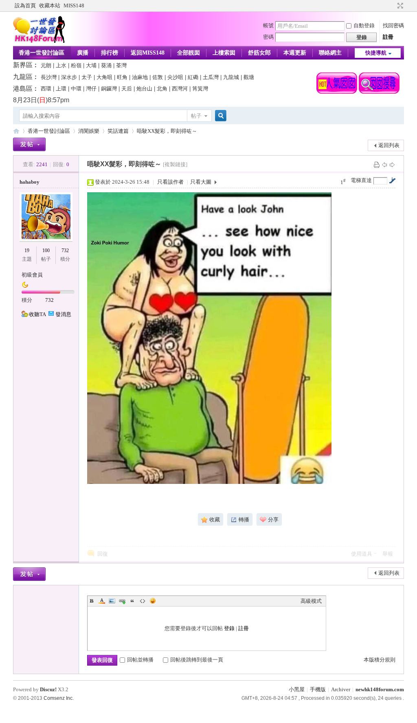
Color (102, 601)
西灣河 (180, 89)
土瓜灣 (211, 77)
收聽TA (37, 314)
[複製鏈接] (175, 164)
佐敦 (157, 77)
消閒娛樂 (88, 131)
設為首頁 (25, 5)
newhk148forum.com (380, 689)
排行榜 (109, 53)
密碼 (268, 37)
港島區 (23, 88)
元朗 (46, 65)
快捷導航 (375, 53)
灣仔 (91, 89)
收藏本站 (49, 5)
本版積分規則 (379, 660)
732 (65, 250)
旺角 (122, 77)
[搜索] (219, 116)
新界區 (23, 65)
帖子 (196, 116)
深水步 (69, 77)
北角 (162, 89)
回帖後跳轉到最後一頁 (196, 660)
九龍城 (231, 77)
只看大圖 (200, 182)
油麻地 (140, 77)
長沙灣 (49, 77)
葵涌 (106, 65)
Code (142, 601)
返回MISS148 (148, 53)
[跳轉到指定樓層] (392, 180)
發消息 (63, 314)
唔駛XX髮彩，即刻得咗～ (167, 131)
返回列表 (388, 145)
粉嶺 (76, 65)
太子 (86, 77)
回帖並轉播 (140, 660)
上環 (61, 89)
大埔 (91, 65)
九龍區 (23, 76)
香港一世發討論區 (41, 53)
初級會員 (32, 275)
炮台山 (144, 89)
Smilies (153, 601)
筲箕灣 (200, 89)
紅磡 (193, 77)
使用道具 (361, 554)
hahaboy (30, 182)
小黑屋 (297, 689)
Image (112, 601)
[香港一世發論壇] (39, 41)
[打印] (376, 164)
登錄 (229, 628)
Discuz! (48, 689)
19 (26, 250)
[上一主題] (384, 164)
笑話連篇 (118, 131)
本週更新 (294, 53)
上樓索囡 (224, 53)
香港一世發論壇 (16, 131)
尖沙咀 (175, 77)
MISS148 (74, 5)
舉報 (387, 554)
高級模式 (311, 601)
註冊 (388, 37)
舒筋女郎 (259, 53)
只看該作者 (170, 182)
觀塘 (249, 77)
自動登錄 (364, 25)
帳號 (268, 25)
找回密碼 (393, 25)
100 (46, 250)
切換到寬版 (399, 5)
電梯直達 (361, 180)
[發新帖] (29, 144)
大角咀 (104, 77)
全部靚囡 (188, 53)
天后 (126, 89)
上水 (61, 65)
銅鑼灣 (109, 89)
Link (122, 601)
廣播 (82, 53)
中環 (76, 89)
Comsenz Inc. (59, 698)
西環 (46, 89)
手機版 (318, 689)
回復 (102, 554)
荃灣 (121, 65)
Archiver (340, 689)
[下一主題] (392, 164)
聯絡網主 (330, 53)
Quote (132, 601)
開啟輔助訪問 (393, 5)
